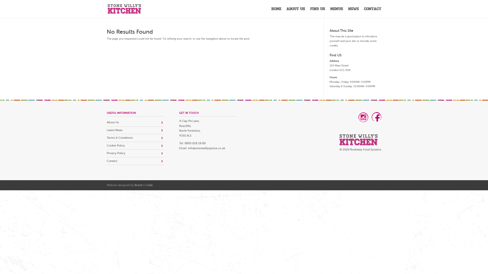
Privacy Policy (116, 153)
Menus (336, 9)
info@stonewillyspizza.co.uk (206, 148)
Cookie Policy (116, 145)
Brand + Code (144, 185)
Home (276, 9)
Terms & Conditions (120, 137)
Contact (372, 9)
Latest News (115, 130)
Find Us (317, 9)
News (353, 9)
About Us (296, 9)
